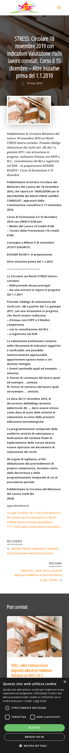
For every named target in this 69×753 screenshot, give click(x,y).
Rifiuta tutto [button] (34, 737)
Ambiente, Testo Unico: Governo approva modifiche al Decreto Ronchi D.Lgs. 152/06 (38, 575)
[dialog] (34, 715)
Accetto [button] (34, 727)
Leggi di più (39, 701)
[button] (34, 746)
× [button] (64, 681)
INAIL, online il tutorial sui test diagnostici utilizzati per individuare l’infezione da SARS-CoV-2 (31, 670)
